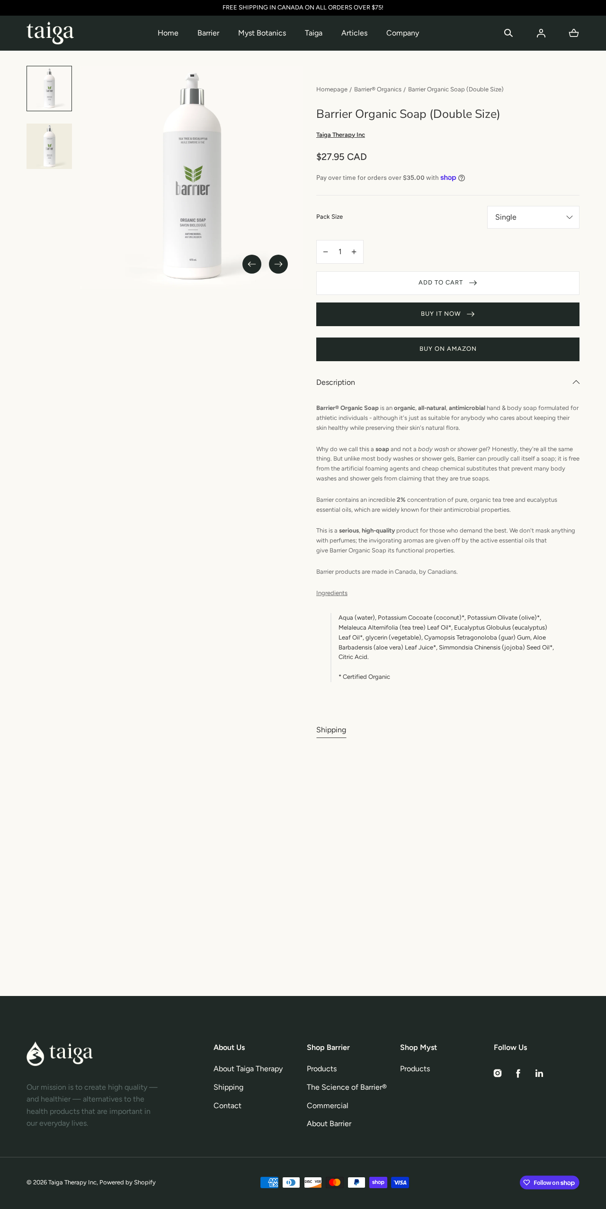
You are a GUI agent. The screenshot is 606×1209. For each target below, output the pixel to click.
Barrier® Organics (377, 89)
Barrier (208, 32)
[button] (508, 33)
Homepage (332, 89)
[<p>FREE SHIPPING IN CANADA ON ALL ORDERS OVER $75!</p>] (303, 8)
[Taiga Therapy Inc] (50, 33)
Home (168, 32)
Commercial (327, 1105)
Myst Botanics (262, 32)
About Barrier (329, 1123)
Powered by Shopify (127, 1182)
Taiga (313, 32)
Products (322, 1068)
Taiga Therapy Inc (72, 1182)
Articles (354, 32)
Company (402, 32)
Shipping (331, 729)
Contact (227, 1105)
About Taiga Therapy (248, 1068)
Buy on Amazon (448, 348)
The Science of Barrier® (347, 1087)
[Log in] (541, 33)
